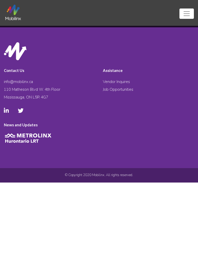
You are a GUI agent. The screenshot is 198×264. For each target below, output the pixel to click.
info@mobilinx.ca (18, 81)
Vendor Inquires (116, 81)
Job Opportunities (118, 89)
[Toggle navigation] (186, 14)
